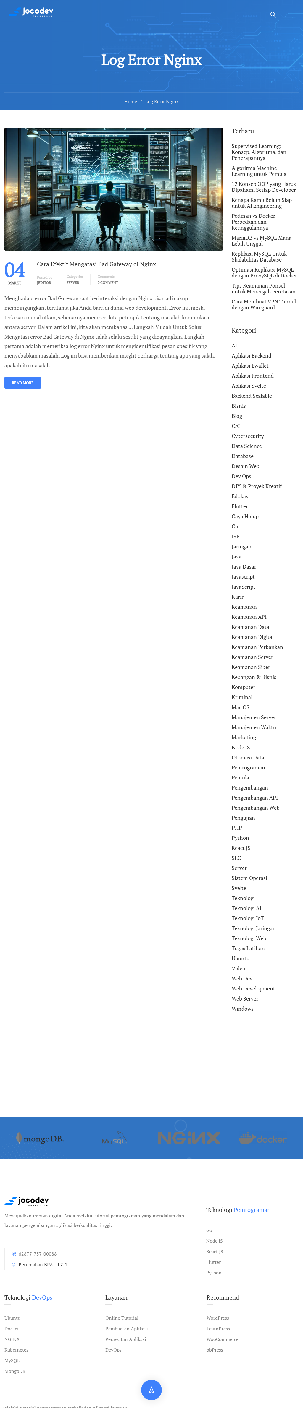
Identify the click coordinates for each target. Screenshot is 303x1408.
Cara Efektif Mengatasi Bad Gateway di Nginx (96, 264)
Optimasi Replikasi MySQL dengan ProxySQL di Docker (264, 272)
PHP (237, 827)
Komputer (243, 687)
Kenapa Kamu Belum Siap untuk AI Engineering (262, 202)
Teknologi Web (249, 938)
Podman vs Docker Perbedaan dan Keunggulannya (253, 221)
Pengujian (243, 817)
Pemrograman (248, 767)
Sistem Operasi (249, 877)
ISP (236, 536)
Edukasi (241, 496)
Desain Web (246, 466)
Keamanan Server (252, 656)
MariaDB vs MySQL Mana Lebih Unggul (261, 240)
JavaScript (243, 586)
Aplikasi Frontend (253, 375)
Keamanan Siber (251, 666)
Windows (243, 1008)
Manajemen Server (254, 717)
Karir (238, 596)
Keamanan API (249, 616)
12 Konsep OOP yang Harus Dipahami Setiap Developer (264, 186)
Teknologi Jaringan (254, 928)
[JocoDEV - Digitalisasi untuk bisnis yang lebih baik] (31, 12)
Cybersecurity (248, 435)
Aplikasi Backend (251, 355)
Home (130, 101)
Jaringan (242, 546)
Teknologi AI (246, 908)
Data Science (247, 445)
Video (238, 968)
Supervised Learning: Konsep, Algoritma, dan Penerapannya (259, 152)
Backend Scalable (252, 395)
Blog (237, 415)
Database (243, 455)
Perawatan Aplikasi (125, 1339)
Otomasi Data (248, 757)
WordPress (218, 1318)
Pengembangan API (255, 797)
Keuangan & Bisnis (254, 677)
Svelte (239, 887)
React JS (241, 847)
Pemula (240, 777)
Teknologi (243, 898)
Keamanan (244, 606)
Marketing (244, 737)
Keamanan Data (250, 626)
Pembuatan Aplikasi (126, 1328)
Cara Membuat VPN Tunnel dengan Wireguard (264, 304)
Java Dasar (244, 566)
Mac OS (240, 707)
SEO (236, 857)
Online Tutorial (121, 1318)
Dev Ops (241, 476)
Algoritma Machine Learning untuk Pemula (259, 170)
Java (236, 556)
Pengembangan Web (256, 807)
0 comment (108, 282)
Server (73, 282)
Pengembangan (250, 787)
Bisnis (239, 405)
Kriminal (242, 697)
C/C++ (239, 425)
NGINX (12, 1339)
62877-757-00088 (38, 1254)
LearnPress (218, 1328)
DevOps (113, 1350)
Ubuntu (240, 958)
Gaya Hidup (245, 516)
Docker (11, 1328)
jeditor (44, 282)
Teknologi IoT (248, 918)
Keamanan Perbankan (257, 646)
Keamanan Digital (253, 636)
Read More (23, 382)
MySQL (12, 1360)
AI (234, 345)
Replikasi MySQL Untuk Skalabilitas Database (259, 256)
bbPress (215, 1350)
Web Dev (242, 978)
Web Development (253, 988)
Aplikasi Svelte (249, 385)
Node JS (241, 747)
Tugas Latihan (248, 948)
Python (240, 837)
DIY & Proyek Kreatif (257, 486)
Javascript (243, 576)
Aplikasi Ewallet (250, 365)
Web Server (245, 998)
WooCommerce (222, 1339)
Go (235, 526)
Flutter (240, 506)
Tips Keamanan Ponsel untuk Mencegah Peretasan (264, 288)
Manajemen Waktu (254, 727)
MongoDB (14, 1371)
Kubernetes (16, 1350)
